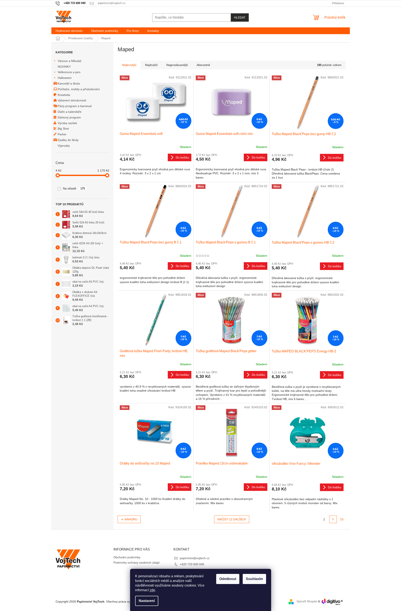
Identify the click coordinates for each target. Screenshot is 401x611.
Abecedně (203, 65)
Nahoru (131, 519)
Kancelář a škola (69, 83)
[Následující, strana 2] (333, 519)
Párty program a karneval (75, 106)
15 (342, 519)
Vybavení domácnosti (72, 100)
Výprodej (63, 145)
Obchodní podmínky (126, 557)
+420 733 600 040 (192, 564)
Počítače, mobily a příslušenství (79, 89)
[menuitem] (69, 30)
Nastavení (147, 601)
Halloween (65, 77)
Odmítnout (227, 579)
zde (152, 590)
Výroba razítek (67, 123)
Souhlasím (254, 579)
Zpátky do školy (68, 140)
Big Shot (63, 128)
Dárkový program (69, 117)
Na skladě (74, 188)
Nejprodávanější (177, 65)
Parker (62, 134)
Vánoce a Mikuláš (69, 61)
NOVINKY (64, 66)
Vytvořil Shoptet (307, 601)
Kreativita (64, 95)
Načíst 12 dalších (231, 519)
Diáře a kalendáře (69, 111)
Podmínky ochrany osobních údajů (136, 562)
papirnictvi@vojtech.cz (194, 558)
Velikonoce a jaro (69, 72)
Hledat (239, 17)
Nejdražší (151, 65)
